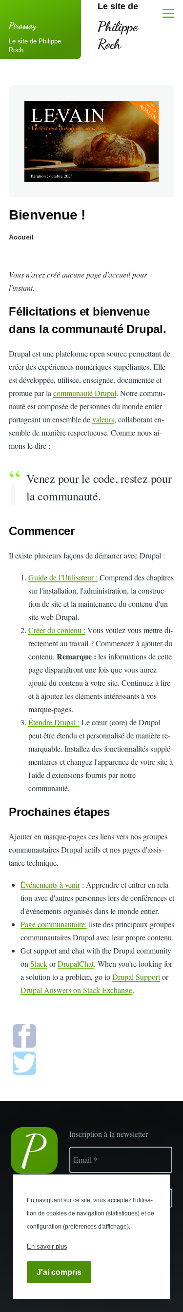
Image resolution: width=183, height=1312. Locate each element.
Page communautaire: (53, 924)
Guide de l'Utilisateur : (63, 577)
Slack (38, 963)
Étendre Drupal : (54, 722)
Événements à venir (50, 884)
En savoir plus (47, 1246)
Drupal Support (136, 977)
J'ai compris (59, 1272)
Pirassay (22, 25)
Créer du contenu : (56, 630)
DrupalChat (76, 963)
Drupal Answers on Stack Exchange (76, 990)
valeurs (103, 419)
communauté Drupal (84, 393)
